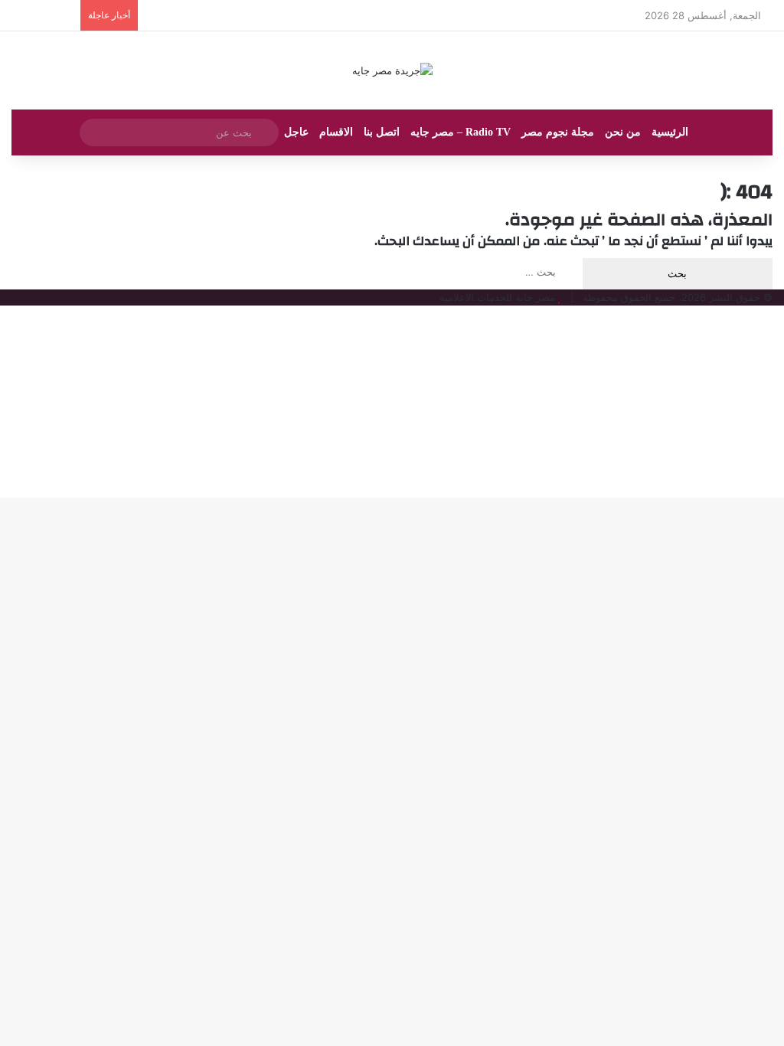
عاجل (296, 132)
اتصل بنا (382, 132)
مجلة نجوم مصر (557, 132)
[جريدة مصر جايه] (392, 70)
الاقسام (336, 132)
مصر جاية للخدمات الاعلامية (497, 297)
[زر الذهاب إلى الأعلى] (780, 313)
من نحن (623, 132)
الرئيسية (670, 132)
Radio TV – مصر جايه (460, 132)
